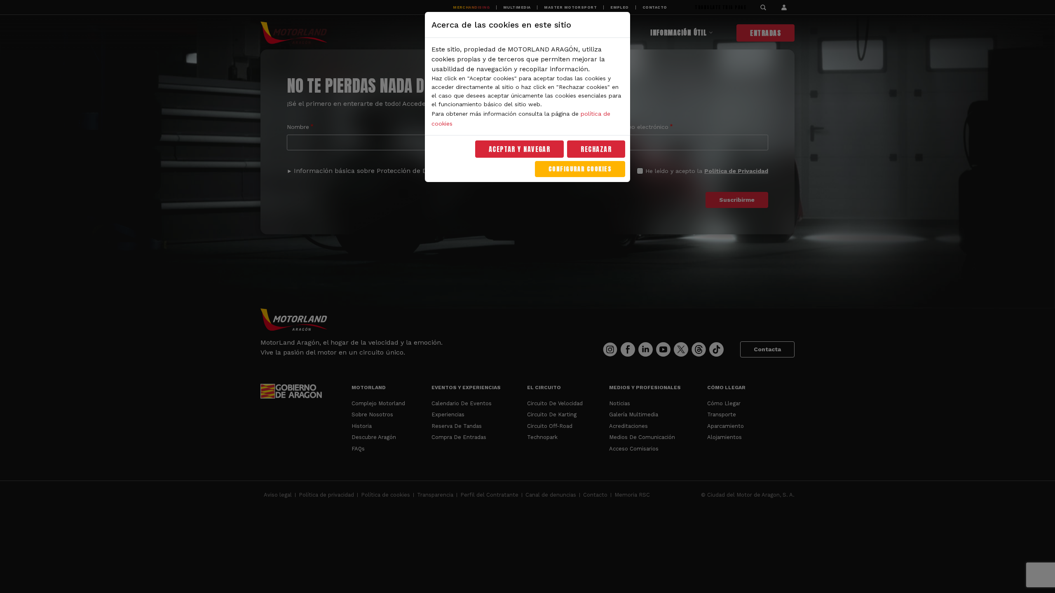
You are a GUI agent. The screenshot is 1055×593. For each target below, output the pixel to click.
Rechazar (596, 149)
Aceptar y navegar (520, 149)
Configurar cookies (580, 169)
